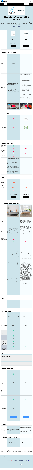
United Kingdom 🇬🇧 (21, 460)
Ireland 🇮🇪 (20, 461)
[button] (30, 1)
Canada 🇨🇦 (9, 461)
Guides (2, 459)
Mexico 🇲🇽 (9, 463)
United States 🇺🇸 (10, 460)
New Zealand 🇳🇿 (28, 461)
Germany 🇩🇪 (20, 463)
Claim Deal (26, 4)
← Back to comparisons (17, 26)
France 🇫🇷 (20, 464)
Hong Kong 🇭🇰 (15, 461)
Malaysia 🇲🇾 (15, 463)
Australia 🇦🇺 (27, 460)
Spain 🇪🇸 (20, 465)
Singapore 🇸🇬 (15, 460)
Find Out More (13, 416)
